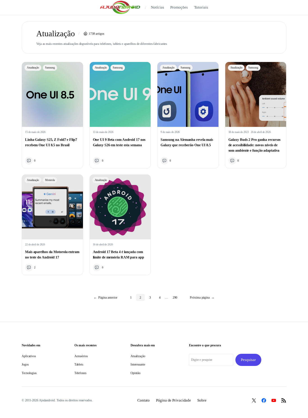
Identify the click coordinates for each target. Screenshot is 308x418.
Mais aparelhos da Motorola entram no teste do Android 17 (52, 254)
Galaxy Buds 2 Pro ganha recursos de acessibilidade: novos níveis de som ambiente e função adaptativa (254, 145)
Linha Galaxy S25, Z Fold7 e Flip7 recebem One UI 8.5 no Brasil (51, 142)
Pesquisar (248, 360)
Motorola (50, 180)
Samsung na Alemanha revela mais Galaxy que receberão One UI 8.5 (187, 142)
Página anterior (105, 297)
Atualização (33, 67)
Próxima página (202, 297)
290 (175, 297)
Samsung (50, 67)
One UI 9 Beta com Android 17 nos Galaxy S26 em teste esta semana (119, 142)
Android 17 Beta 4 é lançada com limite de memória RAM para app (118, 254)
